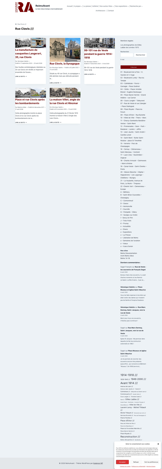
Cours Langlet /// (125, 396)
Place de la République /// (126, 426)
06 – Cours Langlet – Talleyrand (132, 101)
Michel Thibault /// (126, 413)
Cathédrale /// (125, 391)
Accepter (122, 462)
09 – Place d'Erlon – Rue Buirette (132, 115)
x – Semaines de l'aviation (130, 241)
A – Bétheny (125, 192)
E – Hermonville (126, 206)
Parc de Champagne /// (140, 415)
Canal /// (138, 389)
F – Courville (125, 209)
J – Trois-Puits (125, 221)
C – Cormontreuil (126, 201)
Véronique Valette (23, 61)
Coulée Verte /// (137, 394)
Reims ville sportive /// (127, 440)
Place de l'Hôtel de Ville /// (127, 423)
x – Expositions (126, 232)
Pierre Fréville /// (126, 418)
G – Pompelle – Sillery (128, 212)
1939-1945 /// (125, 379)
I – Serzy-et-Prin (126, 218)
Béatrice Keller (22, 107)
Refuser (136, 462)
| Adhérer (94, 6)
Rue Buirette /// (138, 440)
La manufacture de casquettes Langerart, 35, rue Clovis (28, 53)
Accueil (69, 6)
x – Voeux (124, 243)
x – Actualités (125, 226)
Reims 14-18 (125, 258)
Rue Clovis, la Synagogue (65, 63)
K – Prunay (124, 223)
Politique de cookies (125, 466)
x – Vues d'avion (126, 246)
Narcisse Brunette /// (126, 415)
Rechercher (124, 52)
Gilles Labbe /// (132, 399)
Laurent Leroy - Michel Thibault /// (133, 408)
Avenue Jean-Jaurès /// (127, 389)
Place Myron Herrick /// (127, 431)
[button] (158, 444)
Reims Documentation (128, 253)
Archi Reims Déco (127, 256)
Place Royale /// (125, 433)
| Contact (110, 11)
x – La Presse (125, 235)
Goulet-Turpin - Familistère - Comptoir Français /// (132, 402)
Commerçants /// (126, 394)
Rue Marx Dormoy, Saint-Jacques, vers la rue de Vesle (132, 310)
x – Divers (124, 229)
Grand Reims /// (124, 405)
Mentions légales (150, 466)
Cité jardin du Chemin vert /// (138, 391)
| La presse (86, 6)
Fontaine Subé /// (136, 396)
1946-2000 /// (138, 379)
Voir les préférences (151, 462)
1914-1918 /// (128, 375)
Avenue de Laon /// (126, 386)
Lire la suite (21, 76)
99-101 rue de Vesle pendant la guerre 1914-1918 (98, 54)
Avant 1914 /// (129, 383)
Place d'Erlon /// (127, 420)
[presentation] (30, 43)
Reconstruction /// (130, 436)
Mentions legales (126, 41)
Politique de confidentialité (139, 466)
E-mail (122, 59)
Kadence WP (98, 463)
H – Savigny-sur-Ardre (128, 215)
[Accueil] (15, 24)
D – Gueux (124, 203)
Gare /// (122, 399)
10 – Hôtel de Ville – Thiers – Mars (133, 118)
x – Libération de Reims (129, 238)
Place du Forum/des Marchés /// (130, 428)
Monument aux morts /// (140, 413)
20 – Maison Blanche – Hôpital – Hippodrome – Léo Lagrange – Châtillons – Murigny (132, 175)
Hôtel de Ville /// (135, 405)
